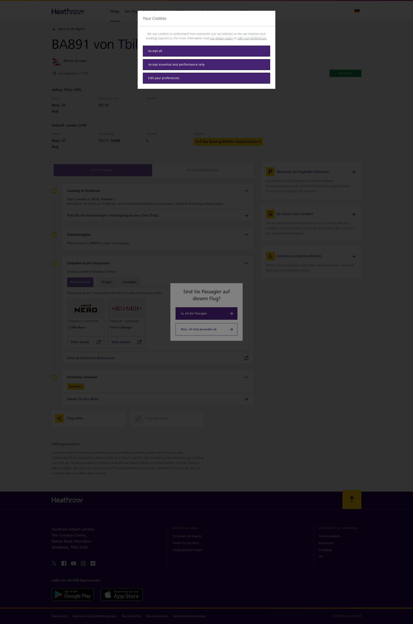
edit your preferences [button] (252, 38)
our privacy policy (221, 38)
